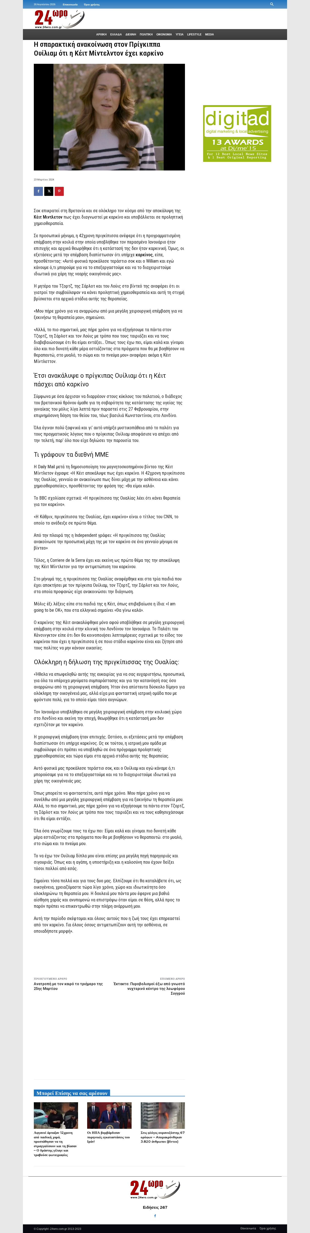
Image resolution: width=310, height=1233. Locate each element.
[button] (272, 4)
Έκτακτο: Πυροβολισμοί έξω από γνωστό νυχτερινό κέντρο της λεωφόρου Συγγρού (149, 989)
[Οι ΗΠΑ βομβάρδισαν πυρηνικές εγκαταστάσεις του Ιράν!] (109, 1115)
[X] (48, 191)
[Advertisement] (109, 1036)
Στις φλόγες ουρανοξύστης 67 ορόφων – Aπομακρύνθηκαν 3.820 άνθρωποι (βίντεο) (163, 1137)
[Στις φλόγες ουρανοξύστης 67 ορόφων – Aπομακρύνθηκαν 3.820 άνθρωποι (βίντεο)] (163, 1115)
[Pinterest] (59, 191)
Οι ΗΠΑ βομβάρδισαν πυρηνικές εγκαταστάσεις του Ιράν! (108, 1137)
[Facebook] (38, 191)
